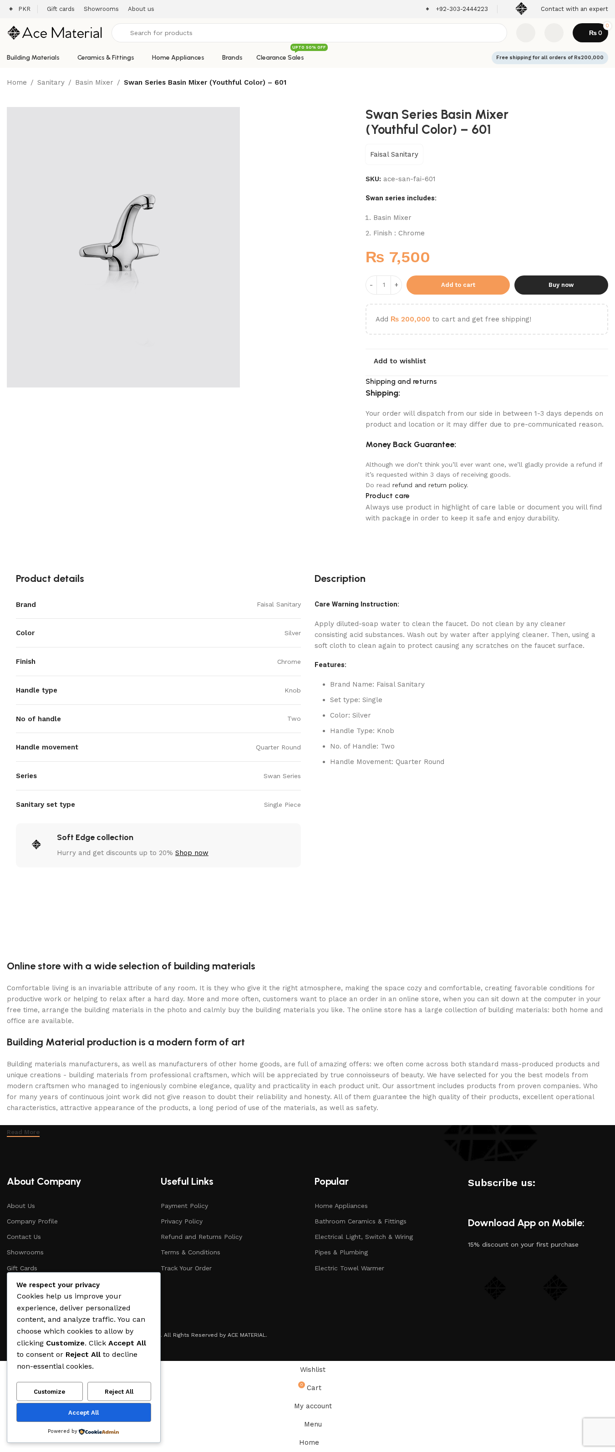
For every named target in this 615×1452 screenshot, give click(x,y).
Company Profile (32, 1221)
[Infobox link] (456, 9)
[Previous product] (580, 83)
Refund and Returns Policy (201, 1236)
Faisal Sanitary (394, 154)
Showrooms (25, 1252)
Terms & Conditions (190, 1252)
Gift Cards (22, 1268)
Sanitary (51, 82)
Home (17, 82)
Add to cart (458, 284)
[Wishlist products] (526, 33)
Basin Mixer (94, 82)
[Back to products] (591, 83)
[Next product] (602, 83)
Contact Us (24, 1236)
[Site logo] (54, 32)
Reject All (119, 1391)
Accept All (83, 1412)
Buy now (561, 284)
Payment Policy (184, 1205)
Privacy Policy (182, 1221)
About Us (21, 1205)
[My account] (554, 33)
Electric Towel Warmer (349, 1268)
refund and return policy (429, 485)
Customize (49, 1391)
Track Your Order (186, 1268)
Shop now (191, 853)
